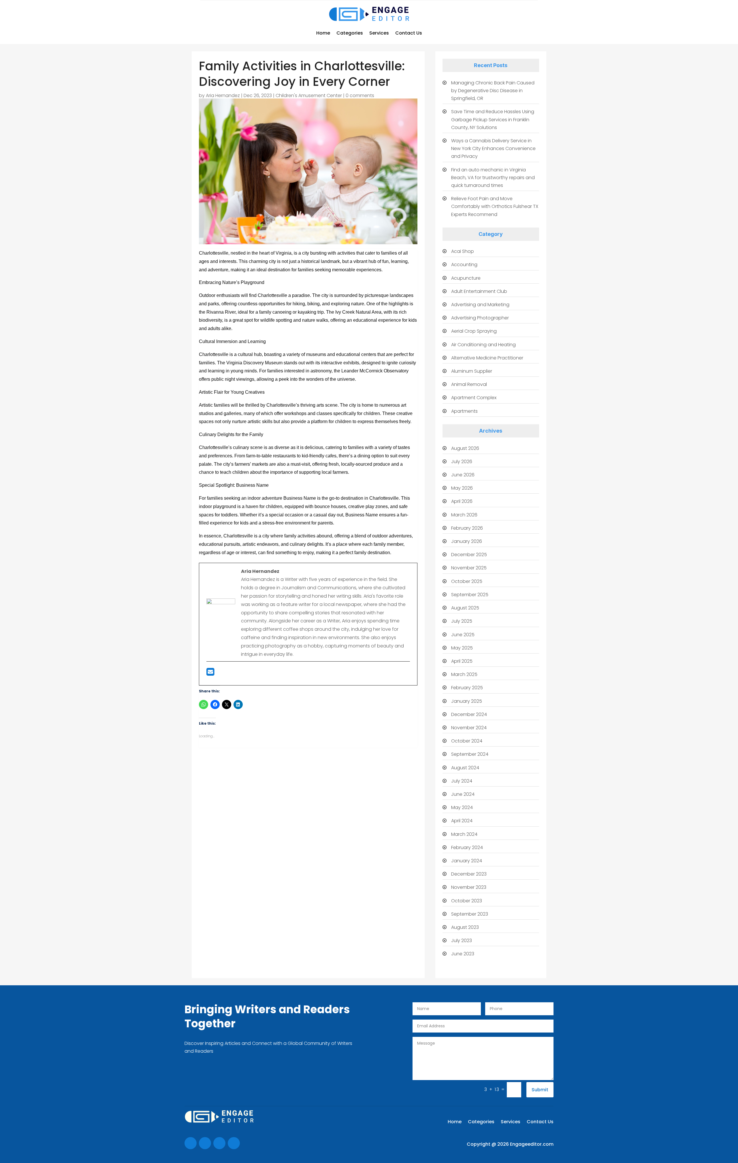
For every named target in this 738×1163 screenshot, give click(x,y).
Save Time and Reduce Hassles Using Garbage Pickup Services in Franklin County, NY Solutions (492, 119)
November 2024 (469, 727)
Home (323, 33)
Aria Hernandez (223, 95)
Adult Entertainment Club (479, 291)
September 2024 (469, 754)
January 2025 (466, 701)
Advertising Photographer (480, 318)
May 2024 (462, 807)
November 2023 (468, 887)
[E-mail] (210, 673)
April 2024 (461, 820)
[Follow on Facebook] (190, 1143)
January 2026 (466, 541)
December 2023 (469, 874)
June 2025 (463, 634)
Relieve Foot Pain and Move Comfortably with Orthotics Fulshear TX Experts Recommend (494, 206)
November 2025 (469, 568)
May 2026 (462, 488)
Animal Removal (469, 384)
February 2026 (467, 528)
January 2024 (466, 860)
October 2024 (466, 741)
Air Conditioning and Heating (483, 344)
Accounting (464, 264)
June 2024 (463, 794)
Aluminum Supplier (471, 371)
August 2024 (465, 767)
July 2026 (461, 461)
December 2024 (469, 714)
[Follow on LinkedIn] (234, 1143)
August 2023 (465, 927)
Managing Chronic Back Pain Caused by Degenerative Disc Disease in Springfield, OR (492, 90)
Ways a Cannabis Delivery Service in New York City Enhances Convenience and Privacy (493, 148)
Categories (349, 33)
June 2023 (462, 953)
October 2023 (466, 900)
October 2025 (466, 581)
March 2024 (464, 834)
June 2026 (463, 474)
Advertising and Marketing (480, 304)
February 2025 (467, 687)
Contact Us (408, 33)
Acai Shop (462, 251)
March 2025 (464, 674)
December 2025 (469, 554)
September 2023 (469, 914)
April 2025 (461, 661)
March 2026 (464, 515)
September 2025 (469, 594)
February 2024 (467, 847)
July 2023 (461, 940)
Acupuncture (466, 278)
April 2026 (461, 501)
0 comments (360, 95)
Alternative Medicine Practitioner (487, 358)
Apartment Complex (473, 397)
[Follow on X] (205, 1143)
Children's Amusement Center (309, 95)
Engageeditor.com (532, 1144)
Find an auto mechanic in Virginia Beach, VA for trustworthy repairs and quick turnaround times (493, 177)
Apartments (464, 411)
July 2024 (461, 781)
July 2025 (461, 621)
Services (379, 33)
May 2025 (462, 648)
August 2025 (465, 608)
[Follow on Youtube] (219, 1143)
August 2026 (465, 448)
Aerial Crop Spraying (474, 331)
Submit (540, 1089)
